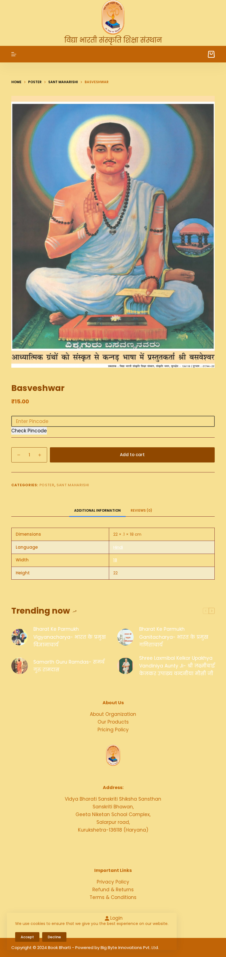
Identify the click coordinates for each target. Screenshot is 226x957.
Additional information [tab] (97, 510)
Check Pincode (29, 430)
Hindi (118, 547)
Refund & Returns (113, 889)
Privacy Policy (113, 882)
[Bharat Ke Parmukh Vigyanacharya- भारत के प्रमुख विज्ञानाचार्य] (19, 637)
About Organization (113, 714)
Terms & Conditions (113, 897)
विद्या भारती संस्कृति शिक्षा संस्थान (113, 40)
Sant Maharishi (73, 485)
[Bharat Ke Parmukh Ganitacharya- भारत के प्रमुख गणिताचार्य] (125, 637)
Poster (46, 485)
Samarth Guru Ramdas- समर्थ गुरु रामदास (68, 666)
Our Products (113, 722)
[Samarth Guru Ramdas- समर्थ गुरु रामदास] (19, 666)
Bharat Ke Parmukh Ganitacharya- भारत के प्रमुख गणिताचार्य (173, 637)
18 (115, 560)
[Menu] (13, 54)
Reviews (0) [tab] (141, 510)
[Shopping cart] (211, 54)
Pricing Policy (113, 729)
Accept (27, 937)
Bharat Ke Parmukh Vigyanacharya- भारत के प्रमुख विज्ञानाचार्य (69, 637)
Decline (54, 937)
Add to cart (132, 455)
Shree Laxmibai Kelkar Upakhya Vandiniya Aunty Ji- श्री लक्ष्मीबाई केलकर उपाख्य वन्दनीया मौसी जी (177, 666)
